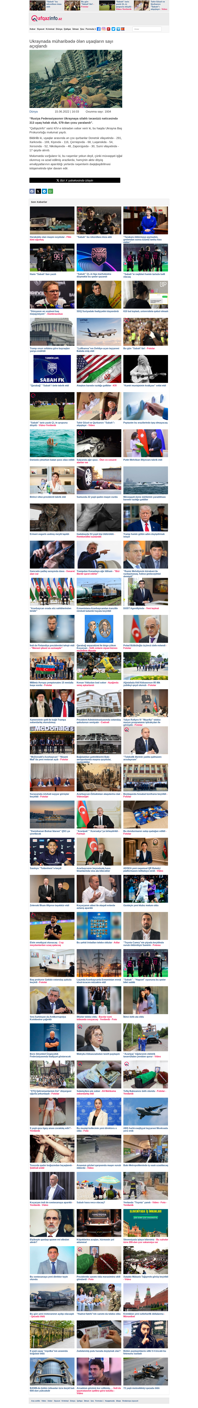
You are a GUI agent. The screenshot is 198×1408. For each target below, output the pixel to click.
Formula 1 (91, 29)
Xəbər (33, 29)
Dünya (59, 29)
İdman (75, 29)
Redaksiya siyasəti (130, 1401)
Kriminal (50, 29)
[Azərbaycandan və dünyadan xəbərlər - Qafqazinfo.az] (46, 18)
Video (43, 1401)
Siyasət (40, 29)
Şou (82, 29)
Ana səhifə (35, 1401)
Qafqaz (67, 29)
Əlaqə (118, 1401)
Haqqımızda (110, 1401)
